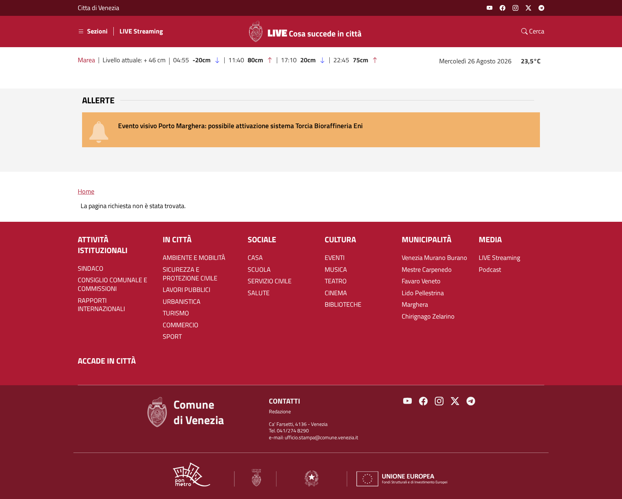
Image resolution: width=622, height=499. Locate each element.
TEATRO (336, 281)
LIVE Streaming (141, 31)
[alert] (311, 129)
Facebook (502, 8)
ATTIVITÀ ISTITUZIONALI (102, 245)
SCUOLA (259, 269)
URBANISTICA (181, 301)
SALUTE (259, 293)
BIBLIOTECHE (343, 304)
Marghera (415, 304)
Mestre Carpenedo (427, 269)
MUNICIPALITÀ (426, 239)
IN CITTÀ (177, 239)
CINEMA (336, 293)
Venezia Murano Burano (434, 257)
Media (490, 239)
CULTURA (340, 239)
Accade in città (107, 361)
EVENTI (334, 257)
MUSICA (336, 269)
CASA (255, 257)
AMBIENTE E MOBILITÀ (194, 257)
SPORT (172, 336)
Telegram (541, 8)
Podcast (490, 269)
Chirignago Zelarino (428, 316)
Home (86, 191)
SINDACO (90, 268)
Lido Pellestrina (423, 293)
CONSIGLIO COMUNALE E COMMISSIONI (112, 284)
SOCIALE (262, 239)
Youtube (489, 8)
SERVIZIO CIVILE (270, 281)
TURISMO (176, 313)
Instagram (515, 8)
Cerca (536, 31)
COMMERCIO (180, 325)
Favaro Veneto (421, 281)
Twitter (528, 8)
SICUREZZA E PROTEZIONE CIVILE (190, 274)
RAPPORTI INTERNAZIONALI (101, 305)
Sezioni (97, 31)
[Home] (308, 31)
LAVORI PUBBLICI (186, 290)
